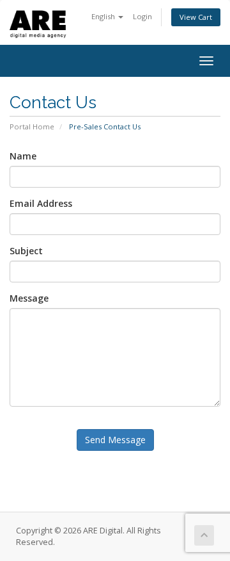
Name (23, 156)
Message (29, 298)
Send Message (115, 440)
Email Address (41, 203)
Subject (26, 251)
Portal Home (32, 126)
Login (142, 16)
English (104, 16)
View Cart (196, 17)
